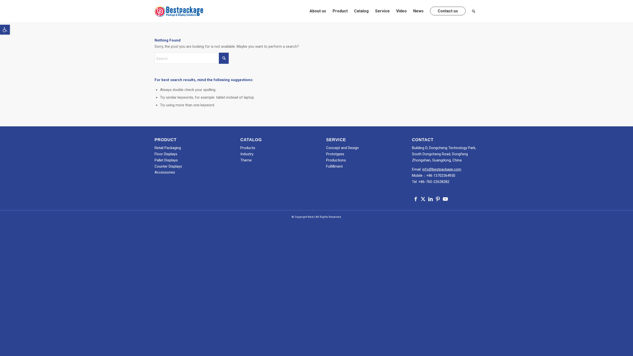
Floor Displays (166, 154)
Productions (336, 160)
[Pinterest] (438, 199)
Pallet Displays (166, 160)
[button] (5, 30)
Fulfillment (334, 166)
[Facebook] (415, 199)
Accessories (165, 172)
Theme (246, 160)
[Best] (179, 11)
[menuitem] (317, 11)
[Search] (473, 11)
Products (247, 148)
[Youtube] (445, 199)
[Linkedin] (430, 199)
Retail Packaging (168, 148)
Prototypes (335, 154)
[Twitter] (423, 199)
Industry (246, 154)
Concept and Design (342, 148)
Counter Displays (168, 166)
